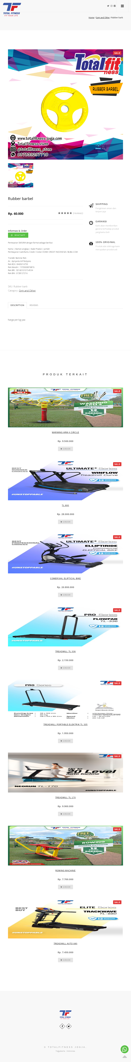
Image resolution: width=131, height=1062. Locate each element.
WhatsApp (19, 235)
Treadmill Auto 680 (65, 944)
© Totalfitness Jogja (65, 1047)
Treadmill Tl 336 (65, 651)
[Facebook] (62, 1026)
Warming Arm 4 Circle (65, 432)
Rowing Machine (65, 870)
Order (66, 449)
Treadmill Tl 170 (65, 797)
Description (17, 305)
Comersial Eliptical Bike (65, 578)
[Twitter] (69, 1026)
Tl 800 (65, 505)
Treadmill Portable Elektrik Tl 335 (65, 724)
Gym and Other (27, 290)
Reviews (34, 305)
